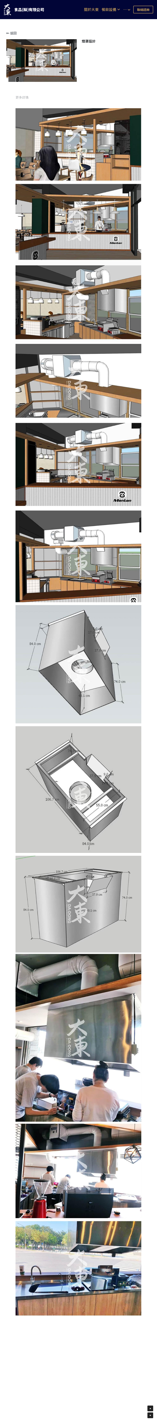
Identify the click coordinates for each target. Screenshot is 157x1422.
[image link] (7, 9)
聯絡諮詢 (143, 9)
